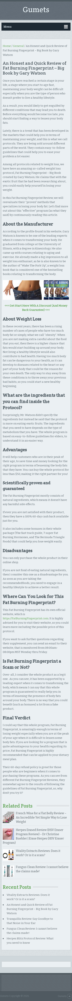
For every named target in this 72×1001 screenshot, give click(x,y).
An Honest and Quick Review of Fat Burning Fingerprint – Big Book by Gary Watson (32, 909)
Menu (7, 27)
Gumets (36, 9)
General (18, 46)
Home (7, 46)
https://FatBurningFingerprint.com (25, 618)
